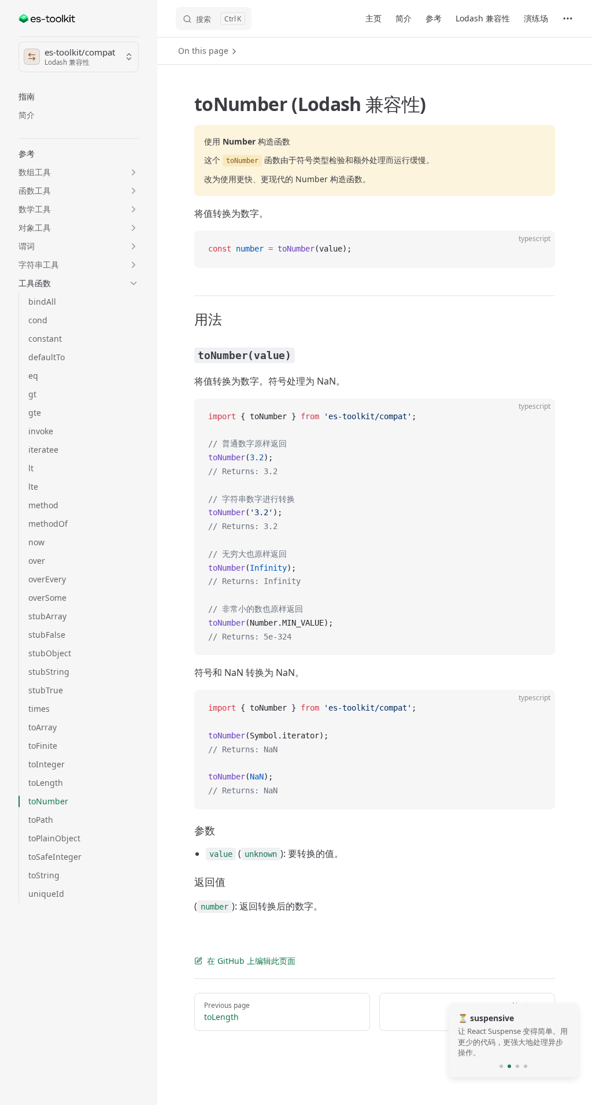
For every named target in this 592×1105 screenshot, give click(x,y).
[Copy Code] (536, 249)
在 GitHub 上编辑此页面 (251, 960)
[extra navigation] (567, 18)
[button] (78, 96)
